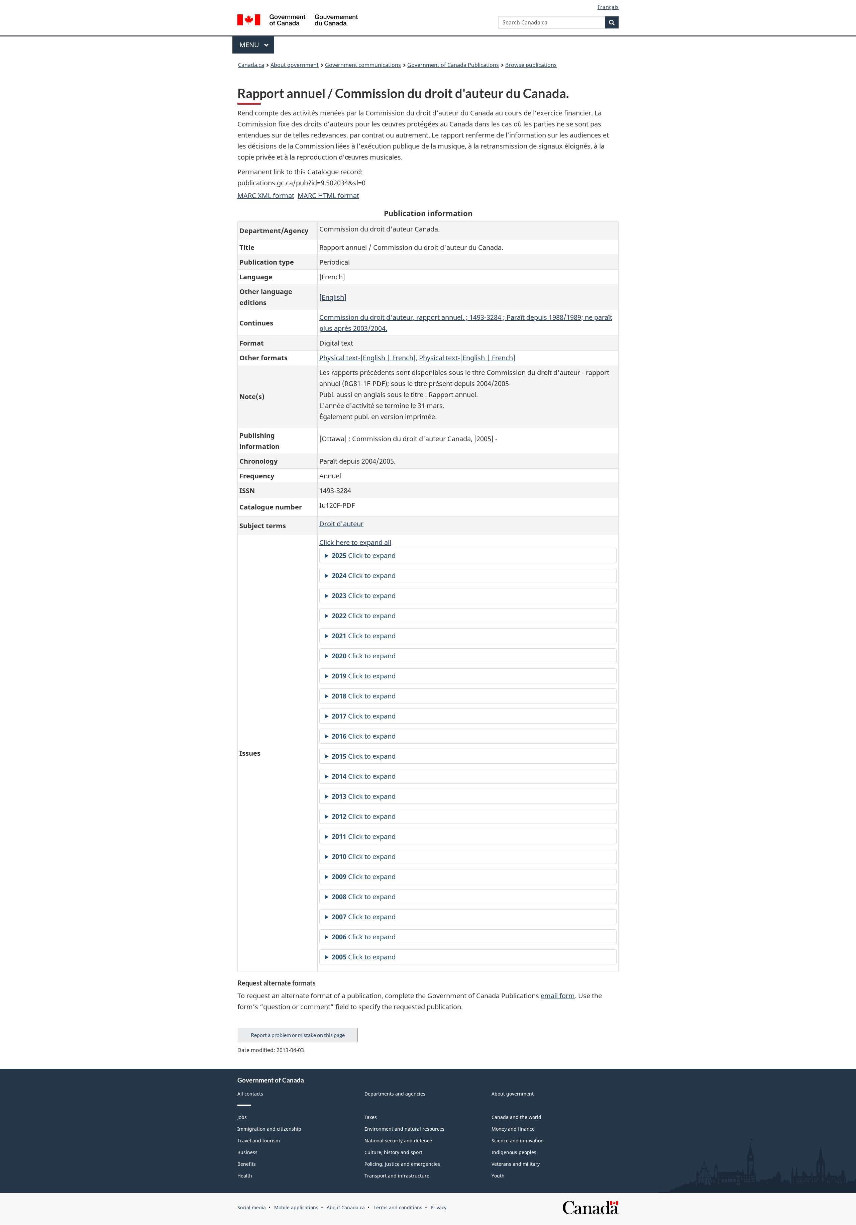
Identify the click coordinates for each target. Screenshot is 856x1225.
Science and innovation (518, 1140)
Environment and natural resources (404, 1129)
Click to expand (364, 555)
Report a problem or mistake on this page (298, 1035)
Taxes (370, 1117)
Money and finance (513, 1129)
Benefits (246, 1164)
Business (247, 1152)
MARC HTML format (328, 195)
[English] (332, 297)
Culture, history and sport (393, 1152)
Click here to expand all (355, 542)
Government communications (363, 65)
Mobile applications (296, 1207)
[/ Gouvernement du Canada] (297, 20)
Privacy (438, 1207)
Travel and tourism (258, 1140)
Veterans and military (516, 1164)
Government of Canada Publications (453, 65)
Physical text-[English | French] (367, 357)
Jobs (242, 1117)
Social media (251, 1207)
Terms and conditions (397, 1207)
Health (244, 1175)
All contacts (250, 1094)
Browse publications (531, 65)
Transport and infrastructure (396, 1175)
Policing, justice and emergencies (402, 1164)
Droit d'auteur (341, 523)
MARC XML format (265, 195)
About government (295, 65)
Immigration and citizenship (269, 1129)
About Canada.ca (346, 1207)
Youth (498, 1175)
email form (558, 995)
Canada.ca (251, 65)
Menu (250, 44)
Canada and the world (516, 1117)
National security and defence (398, 1140)
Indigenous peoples (514, 1152)
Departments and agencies (394, 1094)
